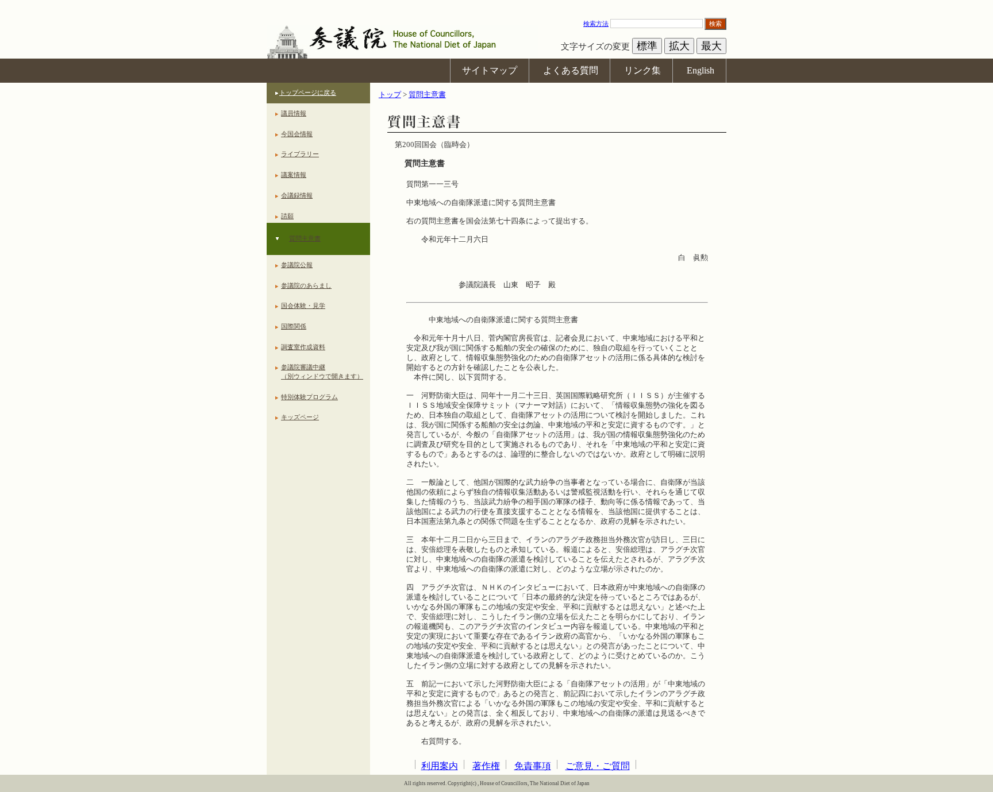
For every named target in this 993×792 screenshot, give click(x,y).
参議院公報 (297, 264)
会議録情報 (297, 195)
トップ (390, 95)
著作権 (486, 766)
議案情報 (293, 174)
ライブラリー (300, 153)
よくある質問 (570, 70)
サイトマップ (489, 70)
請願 (287, 216)
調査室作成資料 (303, 346)
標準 (647, 46)
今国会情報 (297, 133)
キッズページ (300, 417)
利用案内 (439, 766)
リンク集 (642, 70)
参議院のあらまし (306, 285)
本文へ (496, 5)
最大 (711, 46)
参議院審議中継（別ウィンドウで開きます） (322, 372)
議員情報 (293, 113)
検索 (715, 23)
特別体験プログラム (309, 396)
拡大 (679, 46)
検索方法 (596, 23)
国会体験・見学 (303, 305)
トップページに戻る (307, 92)
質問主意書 (305, 238)
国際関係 (293, 326)
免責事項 (532, 766)
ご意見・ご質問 (597, 766)
